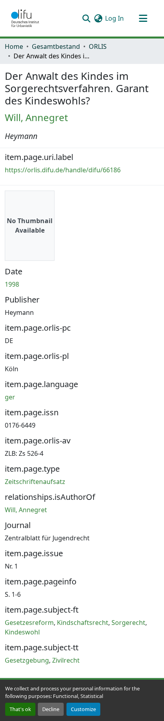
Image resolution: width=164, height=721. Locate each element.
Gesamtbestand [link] (56, 46)
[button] (25, 18)
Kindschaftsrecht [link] (82, 622)
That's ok (20, 709)
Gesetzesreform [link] (29, 622)
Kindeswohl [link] (22, 632)
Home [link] (14, 46)
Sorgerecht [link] (128, 622)
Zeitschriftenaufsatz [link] (35, 481)
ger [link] (10, 397)
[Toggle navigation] (143, 18)
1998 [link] (12, 284)
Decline (50, 709)
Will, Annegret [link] (36, 117)
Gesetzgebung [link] (27, 660)
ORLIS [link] (98, 46)
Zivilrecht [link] (66, 660)
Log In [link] (114, 18)
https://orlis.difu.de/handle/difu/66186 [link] (63, 170)
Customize (83, 709)
